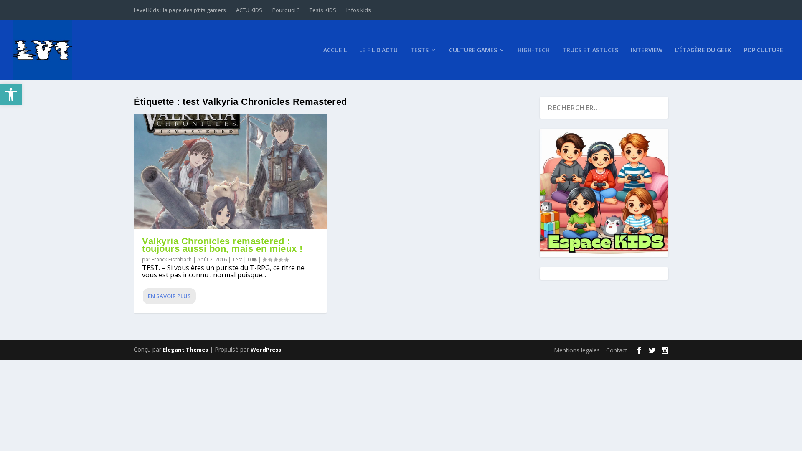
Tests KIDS (323, 10)
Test (237, 259)
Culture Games (473, 50)
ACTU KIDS (249, 10)
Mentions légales (577, 350)
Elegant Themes (185, 349)
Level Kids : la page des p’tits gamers (180, 10)
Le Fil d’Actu (378, 50)
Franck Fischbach (172, 259)
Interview (646, 50)
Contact (616, 350)
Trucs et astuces (590, 50)
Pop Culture (763, 50)
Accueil (335, 50)
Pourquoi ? (285, 10)
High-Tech (534, 50)
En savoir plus (169, 296)
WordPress (266, 349)
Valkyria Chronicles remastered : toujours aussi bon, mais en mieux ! (222, 245)
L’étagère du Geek (703, 50)
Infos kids (358, 10)
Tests (419, 50)
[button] (11, 94)
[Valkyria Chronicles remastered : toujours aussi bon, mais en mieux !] (230, 171)
